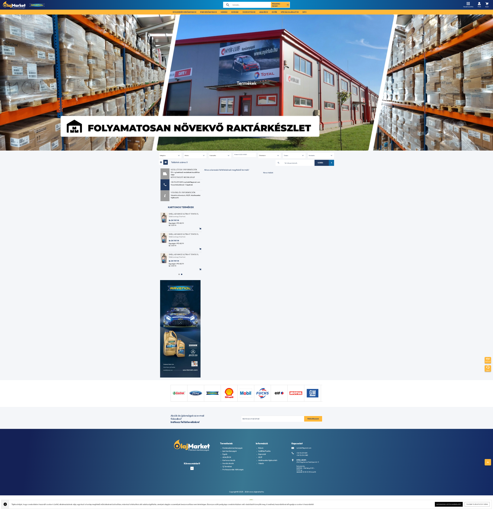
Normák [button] (235, 12)
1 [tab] (179, 274)
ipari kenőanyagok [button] (208, 12)
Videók (261, 463)
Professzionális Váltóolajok (233, 469)
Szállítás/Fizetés (264, 451)
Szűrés (320, 163)
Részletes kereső (276, 5)
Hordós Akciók (228, 463)
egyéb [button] (274, 12)
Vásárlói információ (178, 195)
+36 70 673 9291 (301, 453)
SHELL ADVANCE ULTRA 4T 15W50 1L (184, 214)
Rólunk (260, 448)
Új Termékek (227, 466)
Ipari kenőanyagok (229, 451)
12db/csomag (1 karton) (177, 216)
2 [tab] (181, 274)
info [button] (304, 12)
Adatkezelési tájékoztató (267, 460)
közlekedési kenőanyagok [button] (184, 12)
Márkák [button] (224, 12)
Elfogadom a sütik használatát (449, 504)
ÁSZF (188, 195)
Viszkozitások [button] (248, 12)
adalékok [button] (263, 12)
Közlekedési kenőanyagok (232, 448)
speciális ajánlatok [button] (290, 12)
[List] (165, 162)
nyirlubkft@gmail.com (303, 448)
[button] (244, 154)
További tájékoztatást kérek (477, 504)
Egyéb (224, 454)
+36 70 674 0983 (302, 455)
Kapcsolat (262, 454)
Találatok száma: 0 (179, 162)
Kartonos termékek (181, 207)
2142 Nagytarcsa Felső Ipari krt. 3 (307, 462)
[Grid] (161, 162)
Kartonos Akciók (228, 460)
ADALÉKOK (226, 457)
